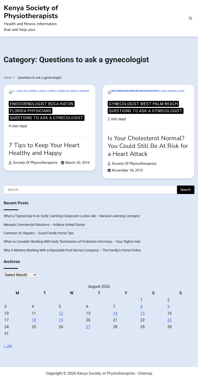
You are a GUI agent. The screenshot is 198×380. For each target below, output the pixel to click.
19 (61, 320)
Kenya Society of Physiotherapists (31, 12)
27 (88, 327)
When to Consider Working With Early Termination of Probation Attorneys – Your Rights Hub (72, 241)
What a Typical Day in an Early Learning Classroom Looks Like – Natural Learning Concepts (72, 216)
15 (142, 313)
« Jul (8, 346)
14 (115, 313)
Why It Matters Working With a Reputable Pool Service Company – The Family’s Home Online (72, 250)
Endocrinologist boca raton (41, 104)
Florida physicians (30, 111)
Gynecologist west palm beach (143, 104)
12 (61, 313)
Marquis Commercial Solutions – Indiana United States (44, 225)
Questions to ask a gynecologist (46, 118)
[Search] (190, 18)
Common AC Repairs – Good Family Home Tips (39, 233)
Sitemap (145, 373)
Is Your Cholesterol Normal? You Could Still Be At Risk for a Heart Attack (148, 146)
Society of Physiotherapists (35, 162)
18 (34, 320)
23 (169, 320)
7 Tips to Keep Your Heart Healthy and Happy (44, 149)
